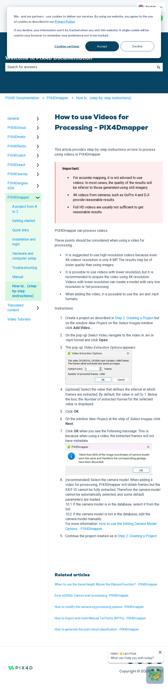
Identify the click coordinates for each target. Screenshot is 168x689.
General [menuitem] (13, 118)
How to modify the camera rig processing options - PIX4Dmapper (99, 607)
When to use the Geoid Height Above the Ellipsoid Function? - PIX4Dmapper (106, 584)
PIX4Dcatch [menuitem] (16, 155)
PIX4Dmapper (57, 98)
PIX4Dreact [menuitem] (16, 165)
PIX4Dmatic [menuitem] (16, 137)
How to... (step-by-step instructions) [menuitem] (24, 291)
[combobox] (79, 67)
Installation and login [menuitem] (23, 241)
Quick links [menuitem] (20, 230)
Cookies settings (66, 46)
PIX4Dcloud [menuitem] (16, 128)
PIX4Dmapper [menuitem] (18, 197)
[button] (37, 118)
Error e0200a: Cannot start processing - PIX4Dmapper (92, 595)
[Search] (158, 67)
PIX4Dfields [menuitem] (16, 146)
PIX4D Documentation (22, 98)
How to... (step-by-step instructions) (103, 98)
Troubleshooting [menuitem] (24, 268)
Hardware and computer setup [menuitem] (24, 255)
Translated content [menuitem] (15, 307)
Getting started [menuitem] (23, 221)
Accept (102, 46)
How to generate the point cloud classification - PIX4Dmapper (97, 629)
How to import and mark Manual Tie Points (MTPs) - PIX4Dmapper (100, 618)
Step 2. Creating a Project (134, 318)
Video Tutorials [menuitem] (18, 319)
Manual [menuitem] (17, 277)
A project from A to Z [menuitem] (24, 208)
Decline (137, 46)
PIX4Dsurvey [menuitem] (17, 174)
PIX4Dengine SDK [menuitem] (17, 185)
